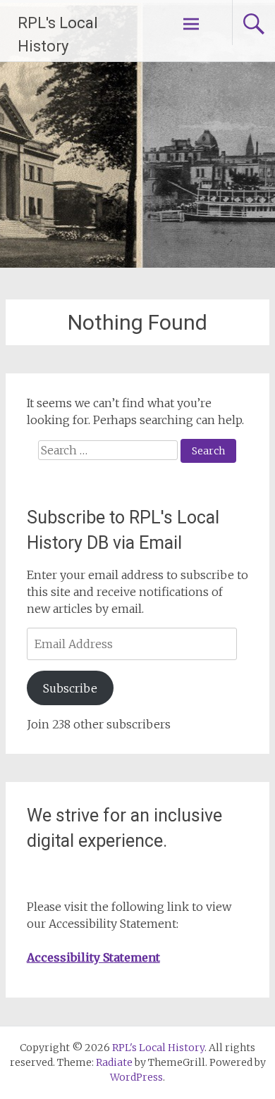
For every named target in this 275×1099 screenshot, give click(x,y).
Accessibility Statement (93, 957)
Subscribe (70, 688)
